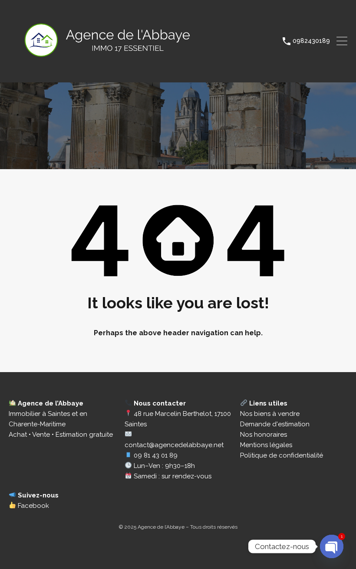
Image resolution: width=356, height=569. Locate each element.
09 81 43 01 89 (156, 455)
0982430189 (311, 40)
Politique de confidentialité (281, 455)
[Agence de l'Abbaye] (127, 72)
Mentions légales (266, 445)
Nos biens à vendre (270, 414)
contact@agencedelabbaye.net (174, 445)
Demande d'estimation (275, 424)
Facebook (32, 506)
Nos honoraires (263, 434)
